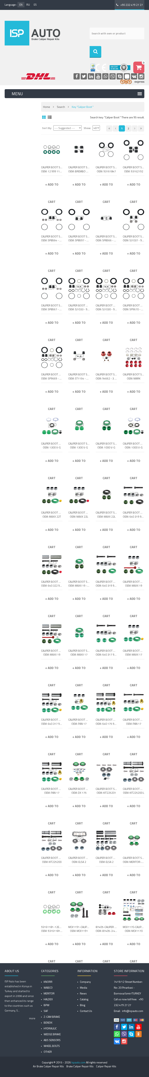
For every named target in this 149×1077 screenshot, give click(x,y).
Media (83, 987)
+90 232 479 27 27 (131, 5)
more (32, 1018)
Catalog (84, 999)
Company (85, 982)
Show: (87, 128)
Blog (82, 1005)
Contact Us (86, 1011)
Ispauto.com (78, 1062)
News (83, 993)
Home (46, 107)
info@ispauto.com (132, 1011)
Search (61, 107)
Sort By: (47, 128)
